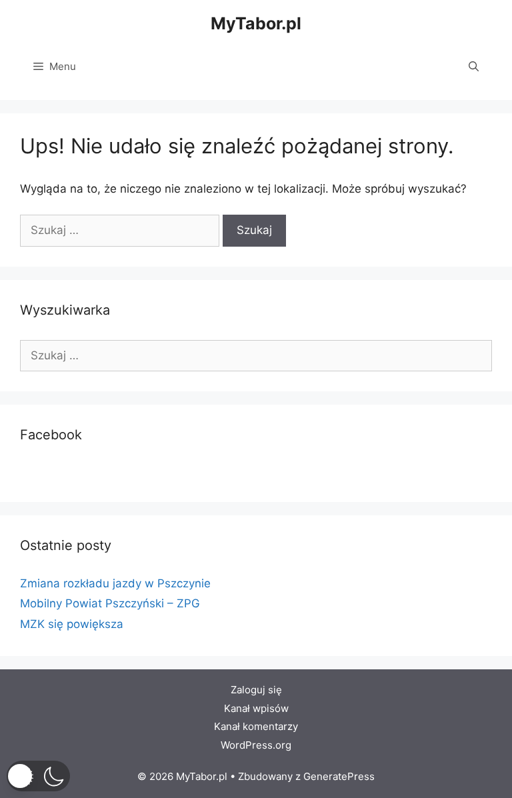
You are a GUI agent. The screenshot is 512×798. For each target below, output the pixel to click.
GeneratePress (339, 776)
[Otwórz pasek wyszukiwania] (473, 67)
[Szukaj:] (121, 230)
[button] (38, 776)
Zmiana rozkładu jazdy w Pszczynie (115, 583)
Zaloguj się (256, 689)
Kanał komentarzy (256, 726)
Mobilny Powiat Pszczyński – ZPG (110, 603)
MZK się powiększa (71, 624)
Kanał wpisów (256, 708)
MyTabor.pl (256, 23)
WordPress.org (256, 745)
